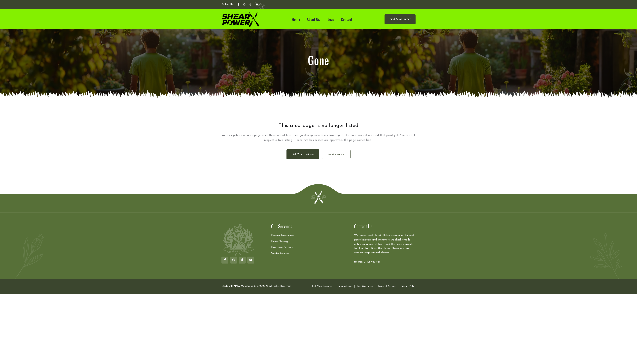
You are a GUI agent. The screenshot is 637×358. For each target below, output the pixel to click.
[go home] (318, 197)
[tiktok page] (250, 4)
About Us (313, 19)
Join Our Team (365, 286)
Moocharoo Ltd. (250, 286)
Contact (346, 19)
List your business (302, 154)
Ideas (330, 19)
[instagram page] (244, 4)
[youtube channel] (257, 4)
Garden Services (280, 253)
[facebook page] (238, 4)
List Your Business (322, 286)
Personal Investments (282, 236)
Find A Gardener (400, 19)
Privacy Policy (408, 286)
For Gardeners (344, 286)
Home (296, 19)
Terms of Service (387, 286)
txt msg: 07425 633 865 (367, 262)
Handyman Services (282, 247)
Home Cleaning (279, 241)
